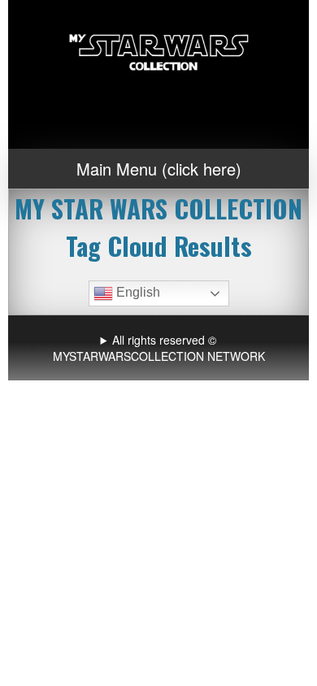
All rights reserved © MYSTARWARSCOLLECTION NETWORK (159, 348)
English (136, 292)
